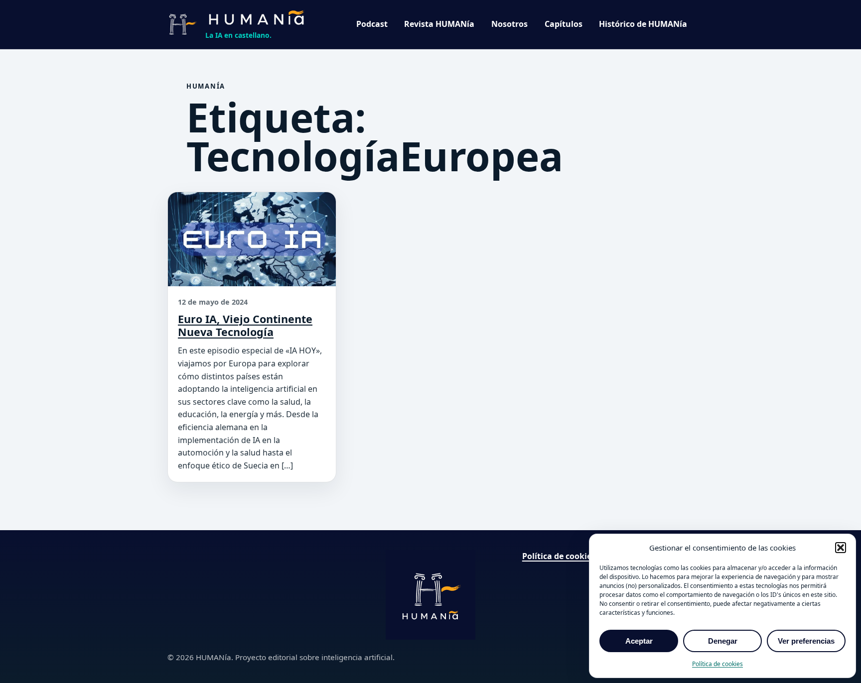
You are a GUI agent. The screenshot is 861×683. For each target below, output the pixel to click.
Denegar (722, 641)
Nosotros (509, 23)
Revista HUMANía (439, 23)
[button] (841, 548)
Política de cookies (717, 664)
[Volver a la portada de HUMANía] (430, 595)
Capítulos (563, 23)
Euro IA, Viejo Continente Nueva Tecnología (245, 325)
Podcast (372, 23)
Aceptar (639, 641)
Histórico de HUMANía (643, 23)
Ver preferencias (806, 641)
